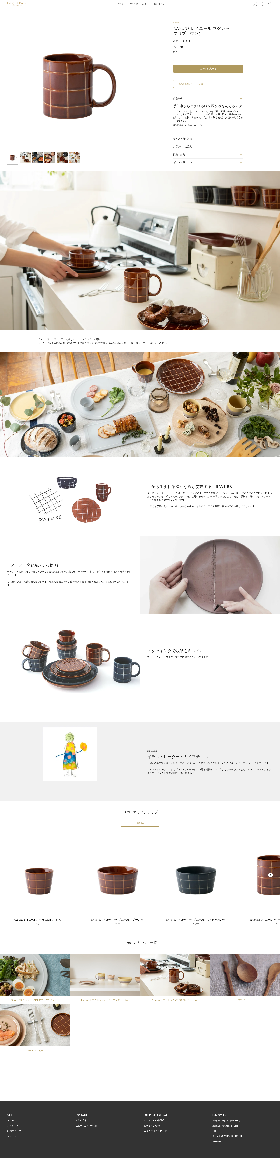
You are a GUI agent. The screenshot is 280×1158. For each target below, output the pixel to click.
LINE (214, 1131)
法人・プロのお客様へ (155, 1120)
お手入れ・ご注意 (182, 146)
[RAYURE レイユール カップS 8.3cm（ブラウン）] (39, 875)
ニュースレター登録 (86, 1125)
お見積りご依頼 (152, 1125)
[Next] (270, 875)
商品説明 (178, 98)
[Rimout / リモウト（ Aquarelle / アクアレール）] (105, 975)
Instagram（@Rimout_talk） (225, 1125)
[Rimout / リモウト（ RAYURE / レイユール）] (175, 975)
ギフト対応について (183, 162)
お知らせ (12, 1120)
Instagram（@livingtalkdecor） (227, 1120)
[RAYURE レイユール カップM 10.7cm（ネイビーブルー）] (196, 875)
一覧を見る (140, 823)
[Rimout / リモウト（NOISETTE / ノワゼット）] (35, 975)
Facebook (216, 1141)
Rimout (176, 23)
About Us (11, 1136)
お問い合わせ (83, 1120)
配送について (14, 1131)
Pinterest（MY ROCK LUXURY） (229, 1136)
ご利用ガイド (14, 1125)
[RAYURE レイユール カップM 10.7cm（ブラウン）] (117, 875)
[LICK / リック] (245, 975)
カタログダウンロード (155, 1131)
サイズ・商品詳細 (182, 138)
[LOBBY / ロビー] (35, 1025)
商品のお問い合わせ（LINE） (192, 84)
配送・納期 (179, 154)
